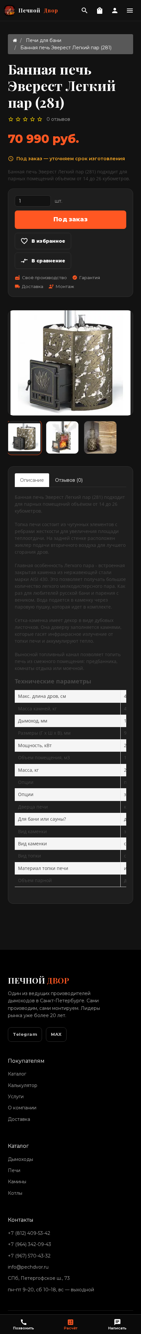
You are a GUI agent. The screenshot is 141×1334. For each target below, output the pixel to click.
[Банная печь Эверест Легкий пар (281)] (24, 437)
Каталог (17, 1074)
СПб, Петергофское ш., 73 (39, 1278)
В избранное (43, 241)
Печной (38, 10)
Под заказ (70, 219)
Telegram (25, 1034)
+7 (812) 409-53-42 (29, 1233)
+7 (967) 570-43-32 (29, 1256)
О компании (22, 1108)
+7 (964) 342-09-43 (29, 1244)
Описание (32, 480)
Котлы (15, 1193)
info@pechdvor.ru (28, 1267)
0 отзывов (58, 119)
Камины (17, 1182)
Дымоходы (20, 1159)
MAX (56, 1034)
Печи (14, 1170)
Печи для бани (43, 40)
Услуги (16, 1097)
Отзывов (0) (69, 480)
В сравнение (43, 261)
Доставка (19, 1119)
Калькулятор (22, 1085)
